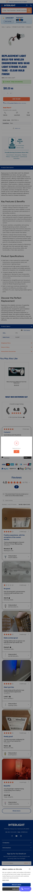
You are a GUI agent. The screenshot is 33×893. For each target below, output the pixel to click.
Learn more (5, 880)
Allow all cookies (16, 885)
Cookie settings (16, 889)
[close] (29, 869)
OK (16, 451)
